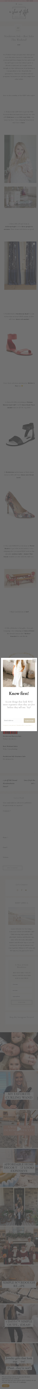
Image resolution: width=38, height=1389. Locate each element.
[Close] (34, 661)
